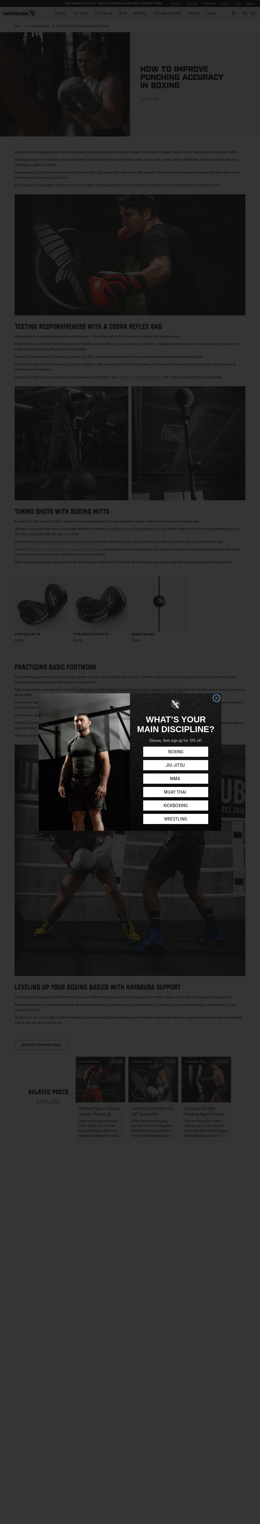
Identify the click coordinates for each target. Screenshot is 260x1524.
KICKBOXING (176, 805)
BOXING (175, 752)
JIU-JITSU (176, 765)
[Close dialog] (216, 698)
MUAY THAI (175, 792)
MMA (175, 778)
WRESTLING (175, 819)
